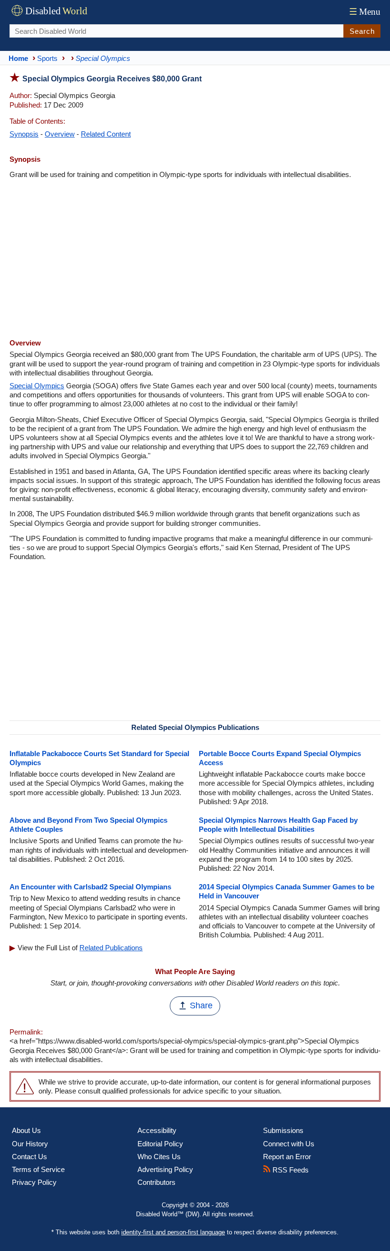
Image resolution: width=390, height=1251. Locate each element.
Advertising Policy (165, 1169)
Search (362, 31)
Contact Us (29, 1156)
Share (201, 1005)
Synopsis (24, 134)
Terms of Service (38, 1169)
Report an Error (287, 1156)
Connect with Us (288, 1144)
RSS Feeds (290, 1170)
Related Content (106, 134)
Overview (60, 134)
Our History (30, 1144)
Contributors (156, 1182)
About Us (26, 1130)
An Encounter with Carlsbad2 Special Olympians (90, 887)
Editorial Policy (160, 1144)
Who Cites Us (159, 1156)
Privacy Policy (34, 1182)
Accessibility (156, 1130)
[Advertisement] (195, 259)
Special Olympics (37, 386)
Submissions (283, 1130)
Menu (364, 12)
